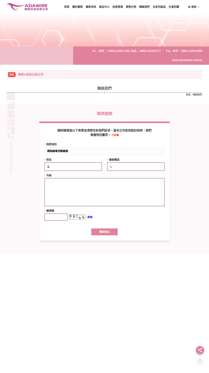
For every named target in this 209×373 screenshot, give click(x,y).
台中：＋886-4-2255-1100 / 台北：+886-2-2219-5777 (130, 51)
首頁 (188, 94)
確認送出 (104, 231)
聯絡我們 (197, 94)
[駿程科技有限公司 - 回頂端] (200, 361)
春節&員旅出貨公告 (31, 74)
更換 (90, 217)
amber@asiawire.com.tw (187, 60)
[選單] (200, 350)
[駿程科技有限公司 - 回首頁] (27, 7)
